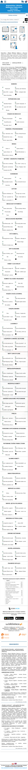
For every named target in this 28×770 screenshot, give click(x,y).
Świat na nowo (8, 601)
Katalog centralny (12, 15)
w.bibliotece (13, 628)
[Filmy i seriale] (14, 40)
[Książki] (6, 32)
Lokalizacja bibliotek (16, 62)
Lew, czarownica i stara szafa (10, 582)
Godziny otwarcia (6, 64)
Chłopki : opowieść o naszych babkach (12, 592)
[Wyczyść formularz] (23, 22)
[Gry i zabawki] (14, 49)
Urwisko (7, 603)
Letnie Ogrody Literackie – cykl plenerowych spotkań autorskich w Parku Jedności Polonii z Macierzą (13, 650)
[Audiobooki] (14, 32)
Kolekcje (16, 22)
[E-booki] (22, 32)
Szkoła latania (8, 583)
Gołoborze (7, 602)
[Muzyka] (22, 40)
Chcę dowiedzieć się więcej (7, 767)
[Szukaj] (26, 19)
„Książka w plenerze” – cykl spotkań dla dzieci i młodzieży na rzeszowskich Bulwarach (13, 706)
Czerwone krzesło (8, 595)
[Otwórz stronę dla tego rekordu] (8, 87)
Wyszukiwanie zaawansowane (7, 22)
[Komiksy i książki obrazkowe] (6, 40)
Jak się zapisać (5, 62)
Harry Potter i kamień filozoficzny (11, 585)
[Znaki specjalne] (26, 22)
